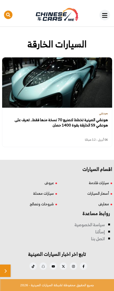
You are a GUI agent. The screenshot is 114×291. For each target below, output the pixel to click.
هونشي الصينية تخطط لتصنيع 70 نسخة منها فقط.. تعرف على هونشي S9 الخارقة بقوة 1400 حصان (61, 123)
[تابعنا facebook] (83, 266)
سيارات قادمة (99, 182)
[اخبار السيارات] (57, 14)
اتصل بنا (98, 238)
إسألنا (100, 231)
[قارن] (5, 271)
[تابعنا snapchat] (43, 266)
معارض (103, 204)
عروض (49, 182)
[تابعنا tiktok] (33, 266)
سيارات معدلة (43, 193)
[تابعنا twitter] (63, 266)
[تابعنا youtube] (53, 266)
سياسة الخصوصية (89, 224)
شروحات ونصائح (42, 204)
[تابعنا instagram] (73, 266)
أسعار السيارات (98, 193)
